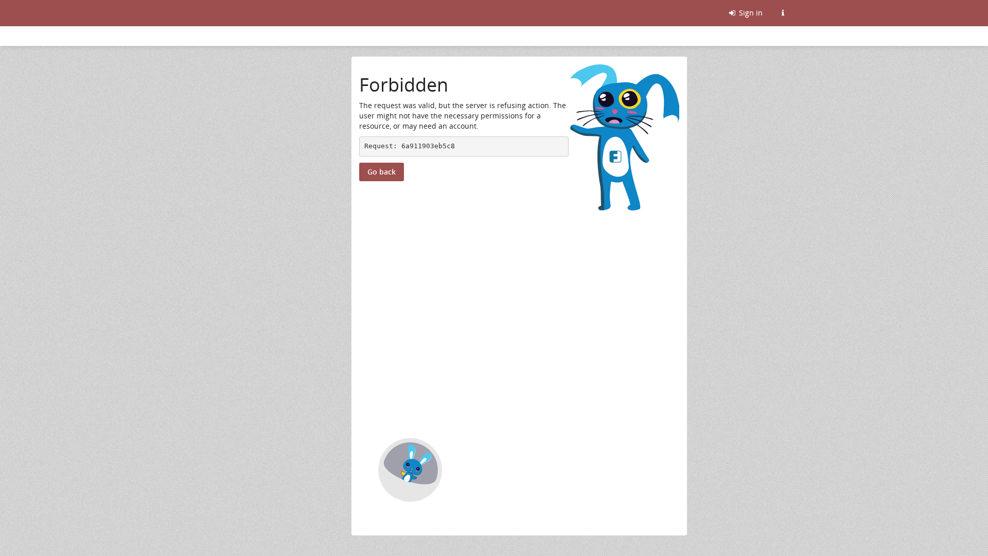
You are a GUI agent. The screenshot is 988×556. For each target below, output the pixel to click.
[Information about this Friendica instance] (782, 13)
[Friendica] (202, 13)
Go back (381, 172)
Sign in (750, 13)
